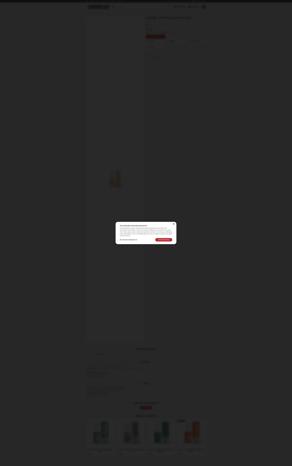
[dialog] (146, 233)
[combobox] (174, 224)
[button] (128, 240)
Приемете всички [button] (163, 239)
